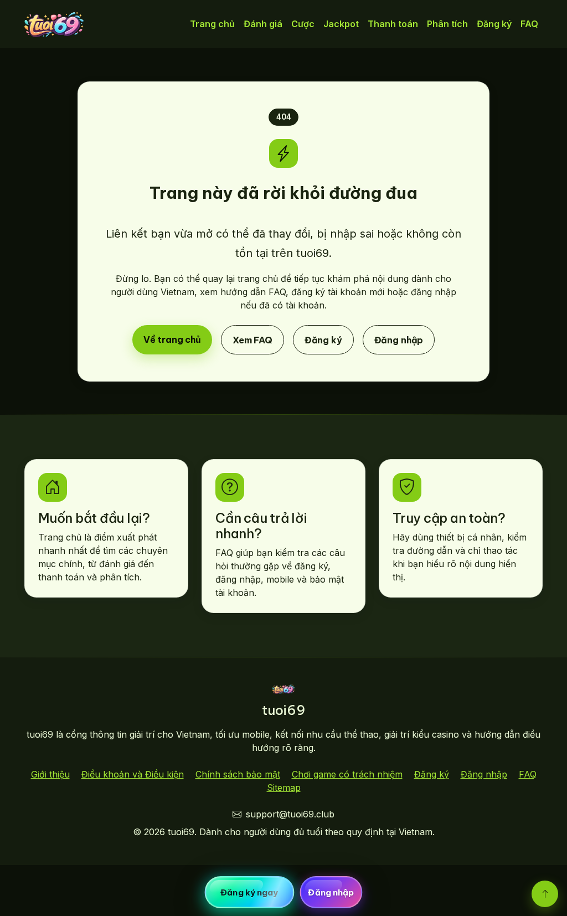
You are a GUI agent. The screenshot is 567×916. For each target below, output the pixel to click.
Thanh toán (393, 23)
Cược (303, 23)
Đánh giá (263, 23)
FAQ (529, 23)
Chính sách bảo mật (237, 774)
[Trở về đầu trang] (545, 894)
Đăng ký (494, 23)
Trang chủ (212, 23)
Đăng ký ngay (249, 892)
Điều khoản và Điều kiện (132, 774)
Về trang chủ (172, 338)
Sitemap (284, 787)
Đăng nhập (399, 339)
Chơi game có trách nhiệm (347, 774)
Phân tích (447, 23)
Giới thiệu (50, 774)
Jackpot (341, 23)
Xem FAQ (252, 339)
